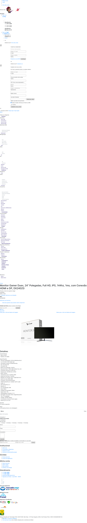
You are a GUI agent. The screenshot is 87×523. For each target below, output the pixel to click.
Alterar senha (5, 464)
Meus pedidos (5, 466)
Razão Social (13, 93)
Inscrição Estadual (15, 97)
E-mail (12, 53)
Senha (12, 56)
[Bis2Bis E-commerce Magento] (9, 518)
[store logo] (16, 9)
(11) (5, 473)
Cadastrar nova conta (16, 106)
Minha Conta (5, 0)
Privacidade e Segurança (7, 449)
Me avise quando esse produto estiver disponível (13, 302)
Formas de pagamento (7, 458)
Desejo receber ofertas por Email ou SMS (21, 102)
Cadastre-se (20, 63)
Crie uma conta (5, 5)
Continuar (23, 58)
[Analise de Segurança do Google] (12, 502)
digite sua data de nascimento (17, 100)
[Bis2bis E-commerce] (3, 502)
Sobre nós (4, 447)
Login (3, 2)
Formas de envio (6, 457)
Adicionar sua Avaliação (11, 295)
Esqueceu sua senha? (15, 58)
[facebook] (2, 480)
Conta (1, 283)
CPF (11, 82)
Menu (1, 112)
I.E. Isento (13, 104)
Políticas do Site (6, 450)
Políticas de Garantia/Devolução (9, 452)
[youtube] (3, 482)
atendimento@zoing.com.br (8, 475)
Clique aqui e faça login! (13, 110)
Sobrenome (13, 89)
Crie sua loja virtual (6, 520)
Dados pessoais (5, 463)
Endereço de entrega (7, 467)
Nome (12, 86)
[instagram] (2, 479)
